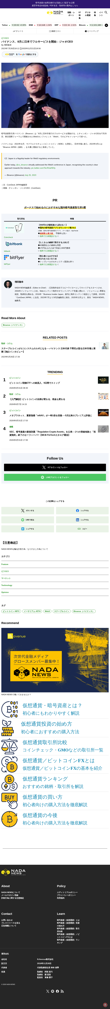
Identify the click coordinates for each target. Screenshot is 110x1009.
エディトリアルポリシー (67, 892)
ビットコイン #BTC (11, 611)
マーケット (6, 578)
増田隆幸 (8, 45)
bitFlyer (7, 264)
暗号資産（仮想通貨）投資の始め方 (68, 924)
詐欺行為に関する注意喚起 (12, 898)
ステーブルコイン (61, 611)
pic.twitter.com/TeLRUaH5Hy (43, 168)
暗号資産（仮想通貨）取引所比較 (68, 929)
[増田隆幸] (8, 284)
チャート (19, 31)
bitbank (7, 251)
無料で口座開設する (48, 236)
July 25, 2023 (30, 175)
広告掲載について (8, 926)
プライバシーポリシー (66, 895)
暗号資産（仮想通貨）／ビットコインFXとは (68, 935)
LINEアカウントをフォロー (57, 477)
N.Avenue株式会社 (45, 959)
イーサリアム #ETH (32, 611)
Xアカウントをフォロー (58, 467)
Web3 (47, 611)
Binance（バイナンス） (13, 325)
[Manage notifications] (105, 1005)
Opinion (5, 592)
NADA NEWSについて (10, 892)
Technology (6, 585)
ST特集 (79, 15)
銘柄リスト (56, 31)
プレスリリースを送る (10, 923)
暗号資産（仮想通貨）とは (68, 920)
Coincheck (8, 237)
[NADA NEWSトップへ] (55, 12)
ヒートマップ (93, 31)
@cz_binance (22, 165)
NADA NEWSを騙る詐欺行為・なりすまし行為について (24, 549)
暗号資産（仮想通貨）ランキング (68, 941)
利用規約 (61, 898)
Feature (4, 564)
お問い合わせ (7, 920)
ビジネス (5, 38)
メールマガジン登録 (9, 895)
